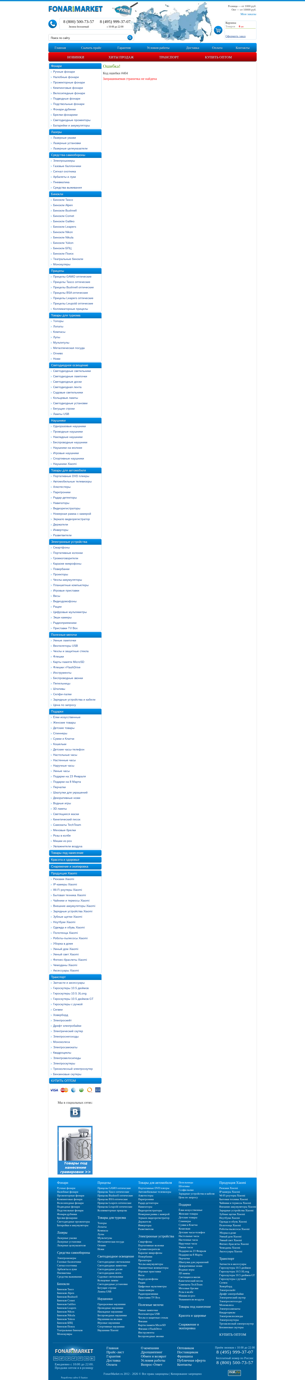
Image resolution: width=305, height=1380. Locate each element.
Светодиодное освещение (69, 365)
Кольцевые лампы (65, 397)
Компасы (59, 331)
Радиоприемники (65, 622)
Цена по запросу (64, 705)
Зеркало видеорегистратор (71, 519)
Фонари (56, 66)
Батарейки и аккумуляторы (71, 125)
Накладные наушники (68, 437)
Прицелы (57, 271)
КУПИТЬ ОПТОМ (63, 1080)
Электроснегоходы (66, 1036)
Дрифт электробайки (67, 1025)
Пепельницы (61, 683)
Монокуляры (61, 264)
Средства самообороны (68, 155)
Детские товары (63, 728)
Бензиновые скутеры (67, 1074)
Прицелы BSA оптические (70, 292)
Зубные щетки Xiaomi (67, 916)
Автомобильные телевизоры (72, 481)
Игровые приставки (66, 590)
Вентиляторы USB (65, 645)
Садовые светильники (68, 392)
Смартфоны (61, 547)
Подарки (57, 711)
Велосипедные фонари (69, 93)
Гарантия (113, 1356)
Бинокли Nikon (63, 232)
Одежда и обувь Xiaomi (69, 927)
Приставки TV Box (65, 628)
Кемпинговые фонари (68, 87)
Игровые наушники (66, 453)
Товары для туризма (65, 315)
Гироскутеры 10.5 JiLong (70, 993)
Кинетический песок (66, 819)
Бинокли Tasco (63, 199)
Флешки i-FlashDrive (67, 667)
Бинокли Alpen (63, 205)
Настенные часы (64, 760)
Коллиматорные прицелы (70, 308)
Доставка (113, 1360)
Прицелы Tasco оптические (71, 282)
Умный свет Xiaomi (66, 954)
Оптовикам (185, 1348)
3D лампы (60, 808)
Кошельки (59, 744)
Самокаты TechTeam (67, 824)
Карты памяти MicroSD (68, 662)
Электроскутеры (64, 1063)
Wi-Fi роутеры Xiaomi (67, 889)
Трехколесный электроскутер (73, 1068)
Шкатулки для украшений (70, 792)
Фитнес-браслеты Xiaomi (70, 959)
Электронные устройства (69, 541)
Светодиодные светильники (72, 371)
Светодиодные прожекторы (71, 120)
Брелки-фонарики (65, 114)
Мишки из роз (62, 841)
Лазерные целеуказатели (70, 148)
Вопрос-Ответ (151, 1365)
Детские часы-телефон (68, 749)
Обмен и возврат (153, 1356)
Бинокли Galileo (63, 221)
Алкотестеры (62, 486)
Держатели (60, 524)
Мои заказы (248, 14)
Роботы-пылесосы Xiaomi (70, 938)
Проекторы (60, 574)
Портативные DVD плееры (71, 476)
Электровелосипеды (67, 1058)
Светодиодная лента (67, 387)
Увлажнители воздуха (67, 846)
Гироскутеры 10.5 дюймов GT (73, 998)
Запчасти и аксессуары (69, 982)
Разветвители (62, 535)
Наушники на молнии (67, 447)
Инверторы (60, 529)
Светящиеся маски (66, 814)
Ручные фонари (64, 71)
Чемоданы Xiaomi (65, 965)
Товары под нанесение (67, 853)
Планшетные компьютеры (71, 585)
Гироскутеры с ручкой (68, 1004)
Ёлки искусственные (67, 717)
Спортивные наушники (68, 458)
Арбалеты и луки (64, 176)
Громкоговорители (65, 558)
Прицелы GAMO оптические (72, 276)
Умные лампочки (64, 640)
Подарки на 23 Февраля (69, 776)
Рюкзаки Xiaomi (63, 879)
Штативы (59, 688)
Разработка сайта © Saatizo (74, 1377)
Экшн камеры (62, 617)
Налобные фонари (66, 77)
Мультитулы (61, 342)
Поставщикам (187, 1352)
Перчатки (59, 787)
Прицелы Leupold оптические (73, 303)
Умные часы (61, 771)
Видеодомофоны (65, 601)
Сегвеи (58, 1009)
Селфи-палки (62, 694)
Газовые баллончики (67, 166)
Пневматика (61, 182)
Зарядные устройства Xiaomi (72, 911)
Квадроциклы (62, 1052)
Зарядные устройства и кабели (74, 699)
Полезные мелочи (64, 634)
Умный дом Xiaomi (65, 949)
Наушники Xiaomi (65, 463)
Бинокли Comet (63, 216)
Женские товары (64, 722)
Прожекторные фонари (69, 82)
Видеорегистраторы (66, 508)
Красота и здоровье (65, 859)
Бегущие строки (64, 408)
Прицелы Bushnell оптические (73, 287)
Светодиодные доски (67, 381)
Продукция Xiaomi (64, 873)
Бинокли (57, 194)
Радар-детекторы (65, 497)
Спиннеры (60, 733)
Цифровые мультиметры (70, 612)
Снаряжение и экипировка (69, 866)
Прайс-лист (115, 1352)
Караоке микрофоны (67, 563)
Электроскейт (62, 1020)
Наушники (58, 420)
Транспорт (58, 977)
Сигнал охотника (64, 171)
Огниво (58, 353)
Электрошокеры (64, 160)
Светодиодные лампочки (70, 376)
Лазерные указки (64, 137)
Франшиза (185, 1356)
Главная (112, 1348)
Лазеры (56, 132)
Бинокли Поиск (63, 253)
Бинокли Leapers (64, 226)
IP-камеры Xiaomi (65, 884)
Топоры (58, 321)
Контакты (184, 1365)
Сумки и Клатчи (63, 738)
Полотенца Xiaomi (65, 932)
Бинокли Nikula (63, 237)
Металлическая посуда (69, 348)
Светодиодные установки (70, 403)
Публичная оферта (191, 1360)
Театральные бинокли (68, 259)
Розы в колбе (62, 835)
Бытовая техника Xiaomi (69, 895)
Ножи (56, 358)
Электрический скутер (68, 1031)
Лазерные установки (67, 143)
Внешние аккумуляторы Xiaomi (74, 906)
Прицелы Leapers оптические (73, 298)
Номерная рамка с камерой (72, 513)
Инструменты (62, 672)
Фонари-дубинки (64, 109)
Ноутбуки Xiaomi (64, 922)
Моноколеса (61, 1041)
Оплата (111, 1365)
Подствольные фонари (68, 104)
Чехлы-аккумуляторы (67, 579)
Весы (56, 595)
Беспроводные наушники (70, 442)
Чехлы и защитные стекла (71, 651)
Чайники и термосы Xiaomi (71, 900)
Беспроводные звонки (68, 678)
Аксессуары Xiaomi (66, 970)
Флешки (58, 656)
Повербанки (61, 569)
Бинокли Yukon (63, 242)
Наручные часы (63, 765)
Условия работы (153, 1360)
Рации (57, 606)
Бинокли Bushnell (65, 210)
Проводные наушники (68, 431)
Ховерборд (60, 1015)
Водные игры (62, 803)
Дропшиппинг (151, 1352)
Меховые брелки (64, 830)
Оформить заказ (236, 36)
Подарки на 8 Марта (67, 781)
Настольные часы (65, 754)
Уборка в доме (63, 943)
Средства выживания (67, 187)
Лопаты (58, 326)
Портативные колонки (68, 552)
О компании (150, 1348)
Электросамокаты (65, 1047)
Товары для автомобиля (68, 470)
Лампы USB (61, 414)
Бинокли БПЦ (62, 248)
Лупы (56, 337)
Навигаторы (61, 503)
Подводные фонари (66, 98)
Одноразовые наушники (69, 426)
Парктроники (62, 492)
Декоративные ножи (66, 797)
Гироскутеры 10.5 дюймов (71, 988)
